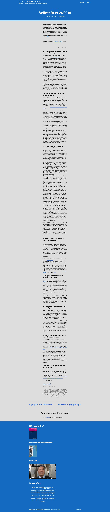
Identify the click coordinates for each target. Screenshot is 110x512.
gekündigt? (52, 490)
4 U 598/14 (49, 389)
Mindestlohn (60, 393)
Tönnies (57, 395)
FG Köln (36, 490)
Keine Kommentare (61, 16)
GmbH (50, 392)
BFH (45, 489)
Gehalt (50, 490)
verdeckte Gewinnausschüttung (48, 499)
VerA (55, 272)
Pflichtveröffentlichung (45, 498)
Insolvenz (53, 495)
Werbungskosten (42, 501)
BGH (48, 489)
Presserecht (54, 395)
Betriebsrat (63, 390)
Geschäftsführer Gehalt (44, 492)
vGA (55, 499)
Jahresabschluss (34, 496)
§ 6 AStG (57, 397)
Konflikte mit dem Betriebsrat (62, 392)
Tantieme (53, 498)
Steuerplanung (50, 498)
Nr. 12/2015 (56, 56)
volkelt (49, 16)
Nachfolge (45, 394)
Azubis (45, 390)
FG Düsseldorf (33, 490)
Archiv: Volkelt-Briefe (55, 8)
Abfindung (37, 487)
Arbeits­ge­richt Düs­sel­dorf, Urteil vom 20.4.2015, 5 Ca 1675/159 (55, 377)
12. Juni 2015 (54, 16)
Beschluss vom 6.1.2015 (57, 390)
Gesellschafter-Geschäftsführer (47, 493)
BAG (52, 487)
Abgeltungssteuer (41, 487)
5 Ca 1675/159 (53, 389)
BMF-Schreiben (46, 391)
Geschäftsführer (58, 391)
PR (51, 395)
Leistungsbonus (46, 393)
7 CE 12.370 (57, 389)
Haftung (52, 392)
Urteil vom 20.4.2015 (61, 396)
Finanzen (42, 490)
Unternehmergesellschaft (47, 396)
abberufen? (33, 487)
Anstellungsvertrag (47, 487)
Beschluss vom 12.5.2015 (50, 390)
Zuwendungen (53, 397)
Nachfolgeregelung (50, 394)
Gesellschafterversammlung (34, 495)
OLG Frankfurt (55, 394)
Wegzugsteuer (49, 397)
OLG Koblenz (59, 394)
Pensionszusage (38, 498)
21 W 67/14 (45, 389)
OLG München (33, 498)
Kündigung (39, 496)
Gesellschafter (38, 493)
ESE (49, 391)
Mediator (50, 393)
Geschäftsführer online (51, 492)
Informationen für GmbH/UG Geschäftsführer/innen (30, 1)
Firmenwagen (46, 490)
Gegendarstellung (53, 391)
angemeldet (48, 417)
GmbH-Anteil (44, 495)
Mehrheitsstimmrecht (55, 393)
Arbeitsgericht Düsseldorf (63, 389)
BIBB (66, 390)
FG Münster (39, 490)
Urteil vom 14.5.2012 (54, 396)
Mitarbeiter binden (64, 393)
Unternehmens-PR (61, 395)
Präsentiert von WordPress (55, 509)
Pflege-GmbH (49, 395)
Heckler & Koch (56, 392)
